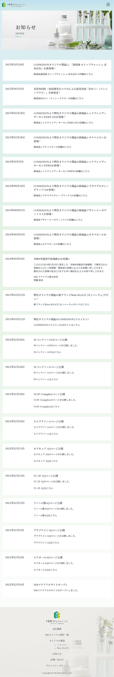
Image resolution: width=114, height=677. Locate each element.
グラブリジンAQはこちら (46, 542)
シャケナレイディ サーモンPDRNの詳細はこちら (65, 171)
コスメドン (62, 644)
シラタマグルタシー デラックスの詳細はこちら (63, 195)
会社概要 (57, 629)
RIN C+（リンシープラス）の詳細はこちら (62, 98)
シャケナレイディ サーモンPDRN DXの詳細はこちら (66, 122)
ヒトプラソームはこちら (46, 433)
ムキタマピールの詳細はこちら (55, 244)
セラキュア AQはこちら (46, 461)
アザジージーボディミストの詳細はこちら (61, 219)
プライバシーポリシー (57, 665)
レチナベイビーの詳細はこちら (55, 146)
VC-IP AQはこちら (43, 488)
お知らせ (57, 653)
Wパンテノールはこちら (46, 379)
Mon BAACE (63, 648)
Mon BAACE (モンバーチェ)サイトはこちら (67, 304)
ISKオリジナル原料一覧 (57, 634)
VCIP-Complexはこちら (47, 406)
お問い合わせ (57, 659)
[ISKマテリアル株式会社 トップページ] (13, 5)
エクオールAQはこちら (45, 569)
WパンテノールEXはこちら (47, 352)
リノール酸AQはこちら (45, 515)
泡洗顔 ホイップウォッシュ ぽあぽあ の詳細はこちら (66, 74)
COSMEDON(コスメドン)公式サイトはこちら (57, 325)
